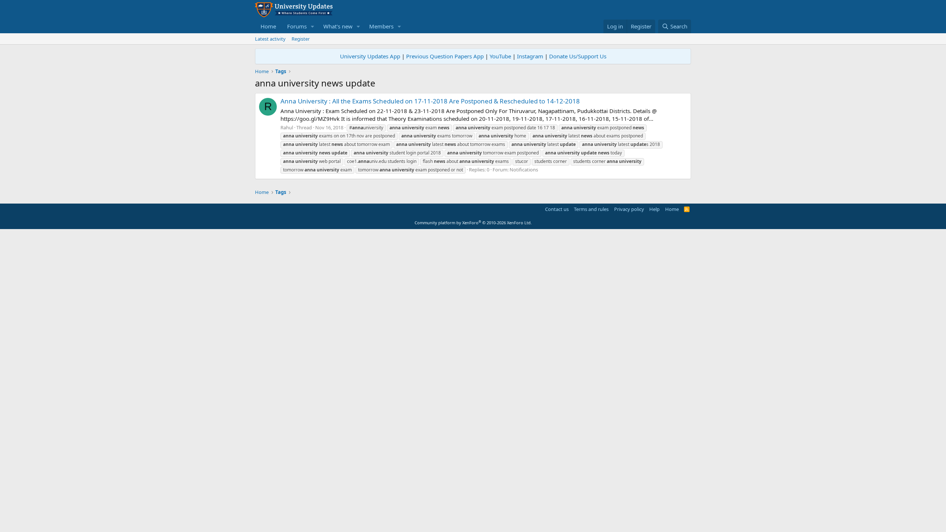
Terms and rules (591, 209)
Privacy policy (629, 209)
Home (268, 26)
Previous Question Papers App (445, 56)
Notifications (524, 169)
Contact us (557, 209)
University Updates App (370, 56)
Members (381, 26)
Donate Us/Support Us (577, 56)
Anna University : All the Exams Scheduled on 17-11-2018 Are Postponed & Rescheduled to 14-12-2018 (430, 101)
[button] (312, 26)
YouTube (500, 56)
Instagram (530, 56)
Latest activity (270, 38)
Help (654, 209)
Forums (297, 26)
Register (301, 38)
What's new (338, 26)
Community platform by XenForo (473, 222)
